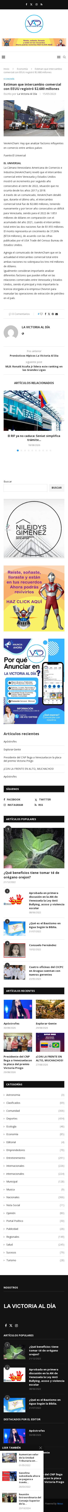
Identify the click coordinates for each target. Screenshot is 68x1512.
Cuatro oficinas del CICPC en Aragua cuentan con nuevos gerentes (46, 970)
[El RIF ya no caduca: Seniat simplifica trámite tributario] (34, 411)
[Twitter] (31, 4)
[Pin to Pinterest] (53, 314)
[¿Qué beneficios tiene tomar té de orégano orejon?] (34, 848)
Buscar (8, 481)
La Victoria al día (27, 94)
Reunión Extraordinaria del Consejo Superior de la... (30, 1499)
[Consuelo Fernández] (14, 950)
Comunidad (35, 1110)
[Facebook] (26, 4)
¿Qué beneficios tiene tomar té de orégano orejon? (31, 874)
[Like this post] (41, 314)
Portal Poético (35, 1221)
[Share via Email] (56, 314)
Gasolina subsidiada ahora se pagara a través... (29, 1477)
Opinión (35, 1213)
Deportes (35, 1118)
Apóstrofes (10, 741)
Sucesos (35, 1252)
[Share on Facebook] (45, 314)
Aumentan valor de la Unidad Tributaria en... (28, 1457)
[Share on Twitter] (49, 314)
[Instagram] (37, 4)
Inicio (6, 68)
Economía (22, 68)
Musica (35, 1189)
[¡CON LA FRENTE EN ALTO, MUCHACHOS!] (50, 1042)
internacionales (35, 1173)
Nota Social (35, 1205)
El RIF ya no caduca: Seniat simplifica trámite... (34, 438)
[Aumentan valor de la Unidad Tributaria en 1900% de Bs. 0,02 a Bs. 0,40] (9, 1458)
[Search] (64, 57)
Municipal (35, 1181)
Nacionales (35, 1197)
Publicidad (35, 1229)
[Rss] (41, 4)
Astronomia (35, 1095)
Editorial (35, 1142)
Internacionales (35, 1165)
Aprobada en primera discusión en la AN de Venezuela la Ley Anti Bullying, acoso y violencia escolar (46, 900)
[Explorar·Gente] (50, 1009)
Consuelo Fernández (42, 945)
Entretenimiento (35, 1158)
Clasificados (35, 1102)
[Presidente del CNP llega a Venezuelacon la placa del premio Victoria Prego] (18, 1042)
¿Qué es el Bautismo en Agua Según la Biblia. (45, 925)
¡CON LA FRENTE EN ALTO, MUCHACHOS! (29, 768)
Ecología (35, 1126)
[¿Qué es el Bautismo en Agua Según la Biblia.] (14, 928)
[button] (7, 421)
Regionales (35, 1236)
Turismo (35, 1260)
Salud (35, 1244)
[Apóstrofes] (18, 1009)
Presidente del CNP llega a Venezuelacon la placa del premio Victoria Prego (32, 759)
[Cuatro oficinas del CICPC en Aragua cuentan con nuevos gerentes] (14, 972)
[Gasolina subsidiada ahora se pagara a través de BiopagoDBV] (9, 1476)
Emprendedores (35, 1150)
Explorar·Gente (12, 749)
